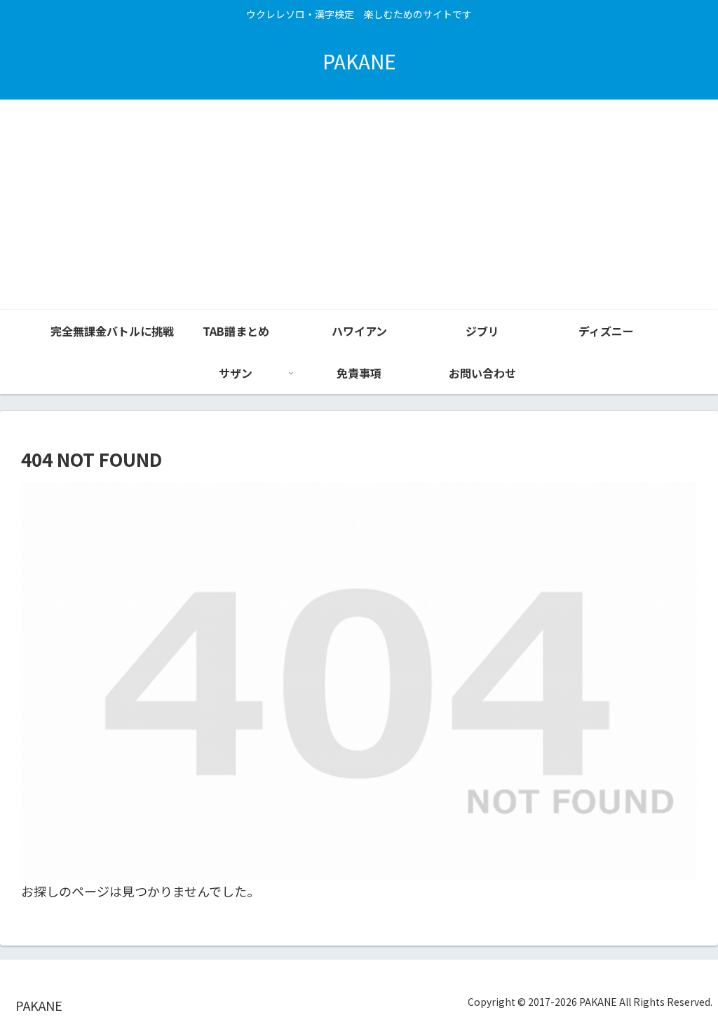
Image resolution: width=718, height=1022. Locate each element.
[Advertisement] (359, 205)
